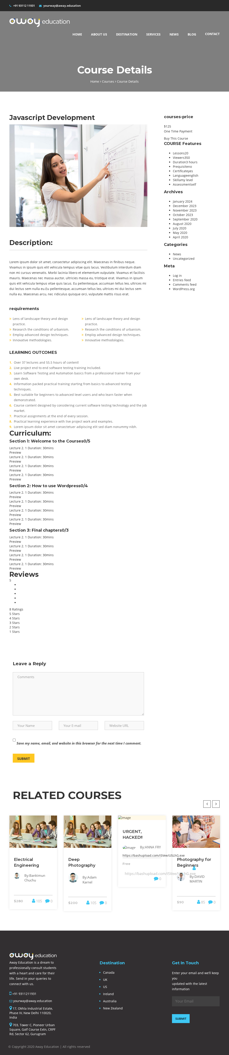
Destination (126, 34)
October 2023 (183, 215)
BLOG (192, 34)
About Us (99, 34)
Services (153, 34)
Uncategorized (184, 258)
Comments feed (185, 284)
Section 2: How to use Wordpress (48, 485)
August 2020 (182, 224)
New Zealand (113, 1008)
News (174, 34)
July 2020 (179, 228)
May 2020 (180, 233)
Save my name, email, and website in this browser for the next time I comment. (79, 743)
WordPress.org (184, 289)
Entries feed (182, 280)
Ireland (108, 994)
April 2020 (180, 237)
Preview (15, 452)
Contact (212, 34)
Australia (110, 1001)
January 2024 (182, 201)
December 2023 (184, 206)
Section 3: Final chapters (39, 530)
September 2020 (185, 219)
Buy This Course (176, 138)
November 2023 (185, 210)
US (105, 987)
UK (105, 979)
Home (77, 34)
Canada (108, 972)
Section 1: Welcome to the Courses (49, 441)
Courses (108, 81)
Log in (177, 275)
